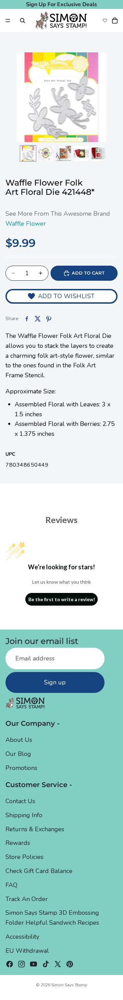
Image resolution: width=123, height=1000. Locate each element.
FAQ (11, 885)
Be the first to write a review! (61, 599)
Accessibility (22, 937)
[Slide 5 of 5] (99, 153)
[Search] (22, 20)
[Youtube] (33, 964)
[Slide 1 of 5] (28, 153)
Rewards (17, 843)
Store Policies (24, 857)
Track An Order (26, 899)
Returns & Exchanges (34, 829)
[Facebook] (9, 964)
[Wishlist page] (104, 20)
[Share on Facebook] (27, 319)
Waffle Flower (25, 223)
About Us (18, 740)
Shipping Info (23, 815)
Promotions (21, 768)
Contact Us (20, 801)
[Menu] (8, 20)
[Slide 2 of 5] (45, 153)
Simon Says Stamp (69, 985)
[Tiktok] (46, 964)
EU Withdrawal (27, 951)
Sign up (55, 682)
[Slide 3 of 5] (63, 153)
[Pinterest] (70, 964)
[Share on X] (37, 319)
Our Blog (18, 754)
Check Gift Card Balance (38, 871)
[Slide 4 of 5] (81, 153)
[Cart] (114, 20)
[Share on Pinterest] (48, 319)
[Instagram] (21, 964)
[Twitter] (58, 964)
